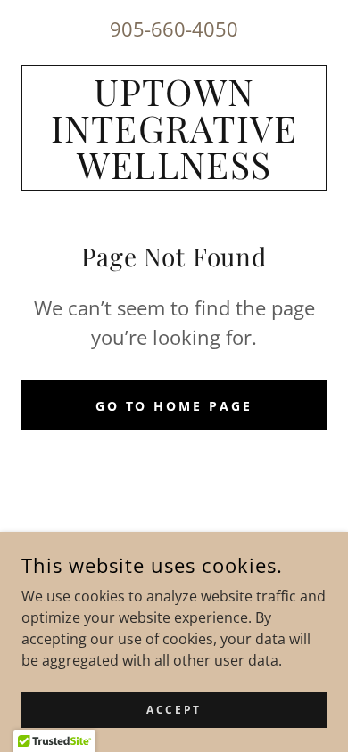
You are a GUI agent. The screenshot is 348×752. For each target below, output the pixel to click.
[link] (174, 128)
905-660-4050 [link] (174, 28)
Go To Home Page (174, 405)
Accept (173, 709)
